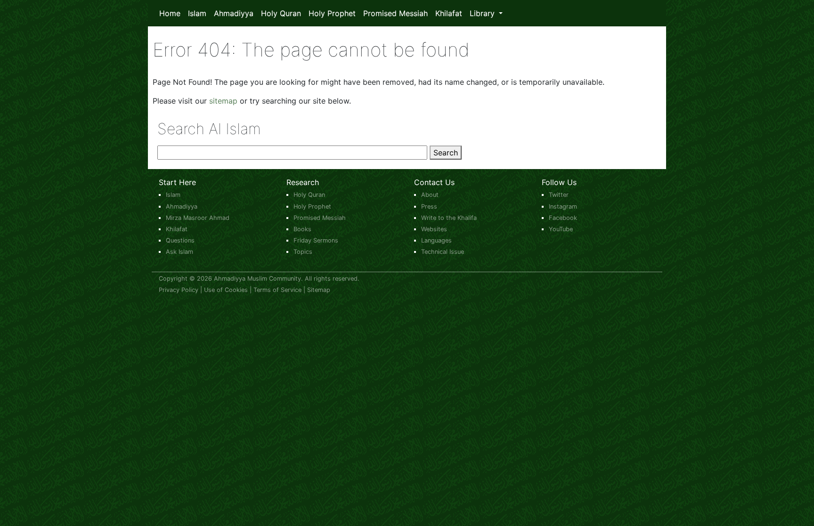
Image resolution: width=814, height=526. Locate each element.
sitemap (223, 100)
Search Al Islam (209, 129)
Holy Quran (281, 13)
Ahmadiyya (233, 13)
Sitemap (318, 289)
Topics (302, 251)
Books (302, 229)
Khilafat (448, 13)
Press (429, 206)
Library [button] (483, 13)
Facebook (563, 217)
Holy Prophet (332, 13)
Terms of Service (277, 289)
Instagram (563, 206)
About (430, 194)
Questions (180, 240)
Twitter (559, 194)
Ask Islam (179, 251)
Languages (436, 240)
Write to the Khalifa (449, 217)
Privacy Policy (178, 289)
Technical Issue (442, 251)
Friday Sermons (315, 240)
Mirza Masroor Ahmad (197, 217)
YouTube (561, 229)
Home (169, 13)
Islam (197, 13)
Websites (434, 229)
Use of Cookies (226, 289)
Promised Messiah (395, 13)
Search (445, 152)
